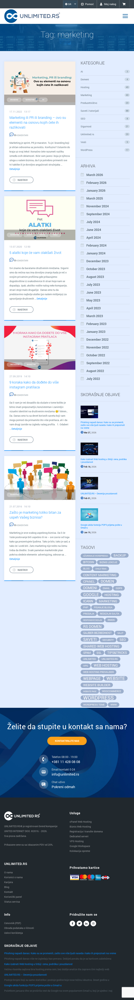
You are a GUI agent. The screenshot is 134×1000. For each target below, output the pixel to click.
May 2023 (93, 300)
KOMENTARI (21, 135)
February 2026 (96, 183)
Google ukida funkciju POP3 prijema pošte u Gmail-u (33, 985)
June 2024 (93, 230)
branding (14, 100)
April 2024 (93, 237)
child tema (100, 569)
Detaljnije (14, 169)
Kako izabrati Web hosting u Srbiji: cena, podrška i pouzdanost (38, 964)
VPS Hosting (77, 841)
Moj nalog (109, 4)
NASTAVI (23, 180)
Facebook (72, 923)
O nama (8, 872)
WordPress (105, 150)
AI (104, 71)
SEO (104, 118)
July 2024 (93, 222)
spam (87, 652)
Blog (6, 887)
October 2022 (95, 355)
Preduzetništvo (105, 103)
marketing (30, 100)
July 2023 (93, 284)
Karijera (8, 882)
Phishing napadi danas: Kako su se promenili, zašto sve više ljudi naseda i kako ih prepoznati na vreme (103, 425)
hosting (112, 595)
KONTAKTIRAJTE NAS (67, 740)
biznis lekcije (108, 562)
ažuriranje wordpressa (95, 556)
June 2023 (93, 292)
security (108, 640)
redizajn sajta (109, 613)
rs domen (92, 626)
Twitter (79, 923)
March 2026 (94, 175)
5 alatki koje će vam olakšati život (35, 252)
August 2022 (95, 371)
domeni (90, 587)
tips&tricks (117, 652)
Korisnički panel (13, 896)
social (42, 235)
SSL (99, 652)
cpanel (89, 581)
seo (123, 639)
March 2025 (94, 198)
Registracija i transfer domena (86, 831)
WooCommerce (111, 691)
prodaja (88, 613)
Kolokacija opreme (80, 851)
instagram (14, 364)
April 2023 (93, 308)
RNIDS (111, 620)
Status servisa (12, 901)
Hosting (105, 87)
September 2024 (98, 214)
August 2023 (95, 277)
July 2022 (93, 379)
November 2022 (97, 347)
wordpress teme (94, 704)
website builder (96, 685)
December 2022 (97, 339)
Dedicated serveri (79, 836)
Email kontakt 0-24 (63, 769)
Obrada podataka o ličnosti (19, 928)
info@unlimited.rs (65, 774)
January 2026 (95, 190)
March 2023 (94, 316)
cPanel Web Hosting (81, 821)
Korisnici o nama (13, 877)
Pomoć (89, 4)
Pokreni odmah (63, 787)
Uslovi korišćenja (13, 932)
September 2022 (98, 363)
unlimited (89, 659)
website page (89, 691)
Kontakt (8, 892)
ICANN (88, 601)
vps (85, 665)
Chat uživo (58, 782)
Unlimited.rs (105, 134)
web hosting (106, 665)
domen (107, 581)
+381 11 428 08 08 (66, 762)
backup (120, 555)
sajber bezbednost (97, 633)
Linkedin (86, 923)
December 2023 (97, 261)
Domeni (104, 79)
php (85, 607)
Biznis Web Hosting (80, 826)
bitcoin (88, 562)
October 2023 (95, 269)
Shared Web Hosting (101, 646)
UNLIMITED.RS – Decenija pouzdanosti (99, 493)
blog (86, 568)
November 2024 (97, 206)
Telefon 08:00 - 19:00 (64, 757)
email (106, 588)
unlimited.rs (110, 659)
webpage (92, 678)
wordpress (98, 697)
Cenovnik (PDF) (12, 923)
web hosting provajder (98, 672)
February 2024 (96, 245)
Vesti (104, 142)
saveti (29, 235)
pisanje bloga (103, 607)
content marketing (99, 575)
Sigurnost (105, 126)
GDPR (119, 588)
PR (43, 100)
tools (55, 235)
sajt (120, 633)
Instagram (93, 923)
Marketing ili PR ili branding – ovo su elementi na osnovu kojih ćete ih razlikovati (37, 122)
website (115, 678)
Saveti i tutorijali (105, 110)
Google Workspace (80, 846)
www (113, 704)
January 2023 (95, 331)
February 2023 (96, 324)
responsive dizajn (92, 620)
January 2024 (95, 253)
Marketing (105, 95)
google (91, 594)
